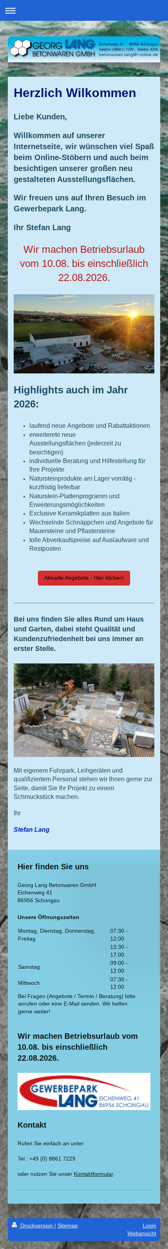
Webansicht (141, 1233)
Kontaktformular (93, 1174)
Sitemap (67, 1225)
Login (149, 1225)
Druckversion (36, 1225)
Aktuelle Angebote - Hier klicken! (84, 578)
